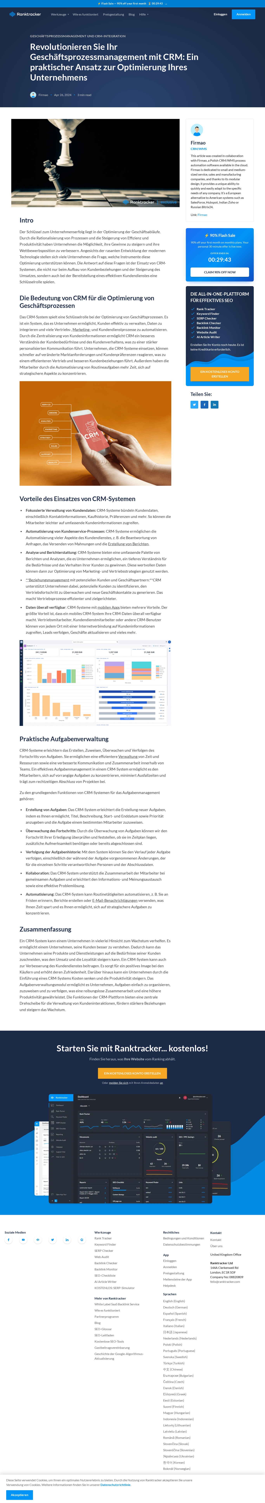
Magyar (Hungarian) (176, 1413)
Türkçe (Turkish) (173, 1363)
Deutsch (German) (175, 1307)
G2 (82, 1240)
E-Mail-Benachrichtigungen (115, 900)
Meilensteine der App (177, 1279)
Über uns (216, 1246)
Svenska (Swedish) (175, 1357)
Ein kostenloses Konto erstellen (132, 1073)
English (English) (174, 1301)
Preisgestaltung (113, 14)
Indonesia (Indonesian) (178, 1419)
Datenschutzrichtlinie (115, 1485)
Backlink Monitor (106, 1269)
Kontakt (215, 1240)
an (161, 1082)
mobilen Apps (109, 607)
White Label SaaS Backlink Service (116, 1304)
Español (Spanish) (175, 1313)
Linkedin (67, 1240)
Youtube (23, 1240)
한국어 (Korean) (174, 1462)
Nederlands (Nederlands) (180, 1338)
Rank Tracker (103, 1238)
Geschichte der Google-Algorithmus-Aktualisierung (119, 1356)
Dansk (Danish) (173, 1388)
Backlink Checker (105, 1263)
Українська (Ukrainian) (178, 1456)
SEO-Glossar (103, 1329)
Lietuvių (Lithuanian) (177, 1425)
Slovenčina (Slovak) (176, 1444)
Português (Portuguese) (179, 1350)
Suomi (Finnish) (173, 1406)
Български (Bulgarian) (178, 1375)
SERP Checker (103, 1250)
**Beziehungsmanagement (47, 580)
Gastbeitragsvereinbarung (112, 1347)
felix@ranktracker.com (225, 1281)
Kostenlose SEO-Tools (109, 1341)
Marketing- (82, 329)
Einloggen (220, 14)
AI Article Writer (105, 1281)
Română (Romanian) (177, 1437)
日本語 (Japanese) (175, 1332)
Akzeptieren (19, 1495)
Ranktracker (25, 14)
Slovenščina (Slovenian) (179, 1450)
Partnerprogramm (106, 1316)
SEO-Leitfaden (104, 1335)
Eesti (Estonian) (173, 1400)
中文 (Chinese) (173, 1369)
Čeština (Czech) (173, 1382)
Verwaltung (128, 756)
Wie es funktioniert (85, 14)
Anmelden (243, 14)
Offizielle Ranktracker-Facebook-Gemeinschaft (38, 1240)
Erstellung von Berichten (128, 544)
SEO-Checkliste (104, 1275)
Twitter (52, 1240)
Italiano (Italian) (173, 1326)
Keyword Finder (105, 1244)
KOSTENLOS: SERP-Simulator (114, 1288)
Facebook (8, 1240)
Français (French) (174, 1319)
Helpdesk (169, 1285)
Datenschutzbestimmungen (181, 1244)
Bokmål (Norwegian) (177, 1468)
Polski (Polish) (172, 1344)
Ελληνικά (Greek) (174, 1394)
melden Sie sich (118, 1082)
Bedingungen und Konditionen (183, 1238)
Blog (132, 14)
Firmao (202, 214)
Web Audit (101, 1257)
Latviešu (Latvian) (175, 1431)
